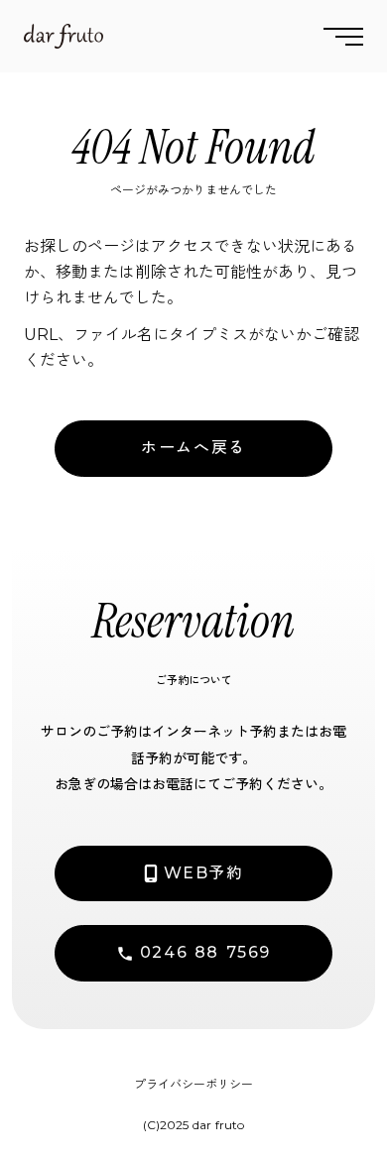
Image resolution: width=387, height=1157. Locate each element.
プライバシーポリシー (193, 1084)
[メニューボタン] (343, 36)
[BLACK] (63, 36)
